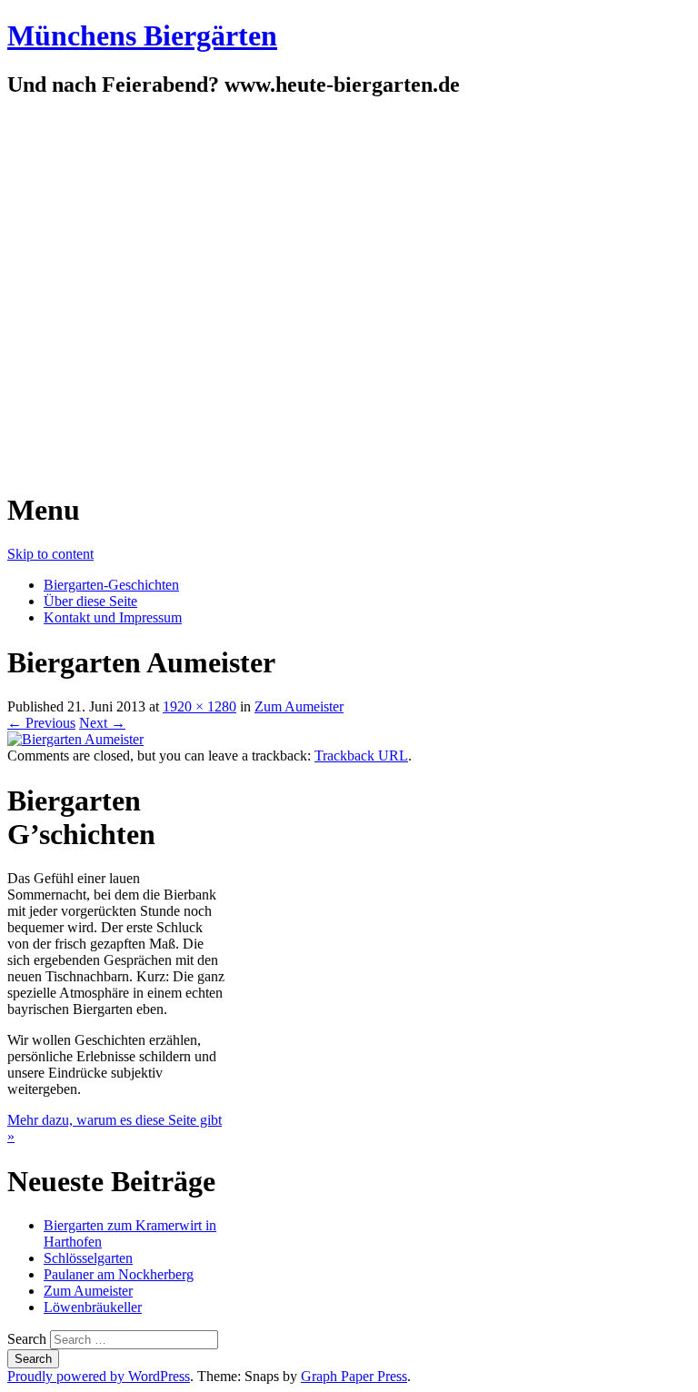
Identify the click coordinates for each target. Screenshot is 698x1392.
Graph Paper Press (354, 1376)
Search (26, 1339)
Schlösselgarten (88, 1258)
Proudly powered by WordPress (98, 1376)
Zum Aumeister (299, 706)
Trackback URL (361, 755)
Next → (102, 723)
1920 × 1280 (199, 706)
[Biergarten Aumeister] (75, 739)
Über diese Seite (90, 601)
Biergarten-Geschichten (111, 584)
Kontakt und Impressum (113, 617)
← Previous (41, 723)
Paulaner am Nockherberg (119, 1274)
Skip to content (50, 554)
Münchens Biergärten (142, 35)
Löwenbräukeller (93, 1307)
